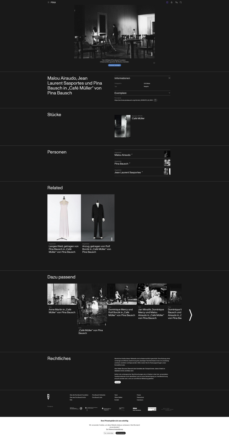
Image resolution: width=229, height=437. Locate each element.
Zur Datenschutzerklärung (114, 429)
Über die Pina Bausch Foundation (79, 395)
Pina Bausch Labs (97, 397)
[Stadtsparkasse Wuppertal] (106, 408)
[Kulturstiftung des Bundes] (152, 408)
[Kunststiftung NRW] (121, 408)
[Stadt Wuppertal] (137, 408)
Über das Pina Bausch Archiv (78, 397)
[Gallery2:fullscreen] (153, 63)
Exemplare (120, 93)
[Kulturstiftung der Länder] (167, 408)
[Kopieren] (155, 100)
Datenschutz (140, 397)
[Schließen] (169, 78)
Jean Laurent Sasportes (127, 171)
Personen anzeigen (114, 65)
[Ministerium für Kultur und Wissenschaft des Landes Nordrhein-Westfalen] (76, 408)
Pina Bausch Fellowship (98, 395)
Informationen (122, 78)
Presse (139, 395)
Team (116, 395)
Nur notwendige (108, 433)
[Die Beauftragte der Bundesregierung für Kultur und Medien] (91, 408)
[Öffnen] (169, 93)
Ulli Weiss (147, 83)
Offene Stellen (118, 397)
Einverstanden (121, 433)
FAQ (71, 400)
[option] (114, 31)
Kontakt (117, 382)
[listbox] (114, 31)
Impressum (140, 400)
